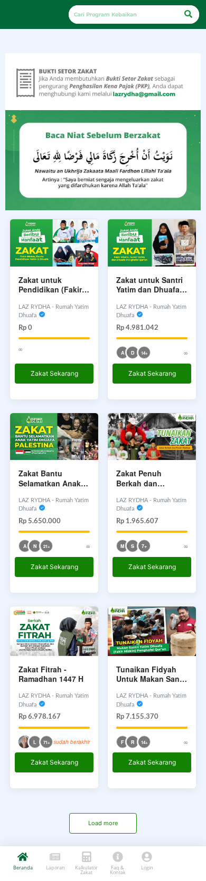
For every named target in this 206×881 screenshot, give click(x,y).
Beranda (23, 867)
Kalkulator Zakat (86, 870)
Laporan (55, 867)
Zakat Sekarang (54, 373)
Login (147, 867)
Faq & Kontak (118, 870)
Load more (103, 823)
